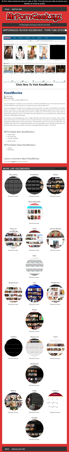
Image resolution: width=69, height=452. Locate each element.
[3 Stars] (6, 100)
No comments (9, 98)
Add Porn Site (17, 9)
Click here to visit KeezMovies (34, 84)
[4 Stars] (7, 100)
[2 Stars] (5, 100)
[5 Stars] (8, 100)
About (7, 449)
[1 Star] (4, 100)
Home (7, 9)
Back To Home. (60, 33)
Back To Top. (59, 169)
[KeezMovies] (34, 59)
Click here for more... (13, 196)
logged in (14, 161)
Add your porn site (18, 449)
